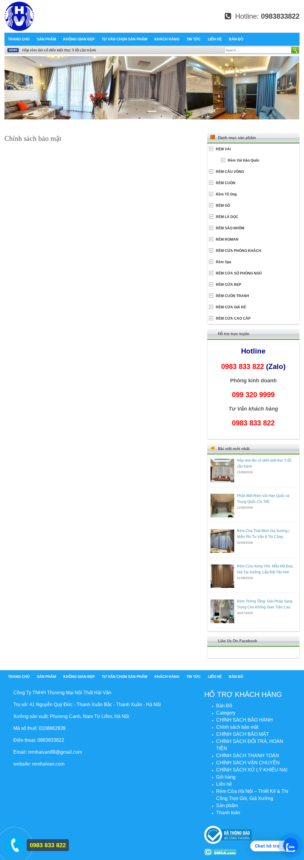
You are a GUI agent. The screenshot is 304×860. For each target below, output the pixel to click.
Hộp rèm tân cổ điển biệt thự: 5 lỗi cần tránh (59, 50)
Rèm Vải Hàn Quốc (243, 160)
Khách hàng (166, 39)
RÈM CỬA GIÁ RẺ (231, 307)
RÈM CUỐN (225, 183)
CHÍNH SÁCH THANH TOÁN (247, 755)
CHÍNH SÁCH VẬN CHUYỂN (248, 762)
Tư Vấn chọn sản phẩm (124, 39)
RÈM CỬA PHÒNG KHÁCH (238, 251)
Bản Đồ (236, 39)
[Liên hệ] (13, 844)
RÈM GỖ (223, 205)
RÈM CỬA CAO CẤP (233, 318)
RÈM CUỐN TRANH (232, 296)
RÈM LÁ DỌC (227, 217)
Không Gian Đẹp (79, 39)
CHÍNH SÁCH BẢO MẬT (242, 734)
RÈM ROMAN (227, 239)
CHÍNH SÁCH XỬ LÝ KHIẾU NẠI (251, 769)
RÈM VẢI (223, 149)
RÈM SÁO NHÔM (230, 228)
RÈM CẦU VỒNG (230, 172)
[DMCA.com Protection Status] (220, 852)
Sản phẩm (46, 39)
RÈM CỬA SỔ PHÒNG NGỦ (239, 273)
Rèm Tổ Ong (226, 194)
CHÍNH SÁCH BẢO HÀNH (244, 719)
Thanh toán (228, 812)
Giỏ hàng (225, 776)
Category (225, 712)
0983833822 (280, 16)
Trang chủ (19, 39)
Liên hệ (215, 39)
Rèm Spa (223, 262)
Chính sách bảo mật (237, 727)
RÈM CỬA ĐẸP (228, 285)
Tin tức (193, 39)
